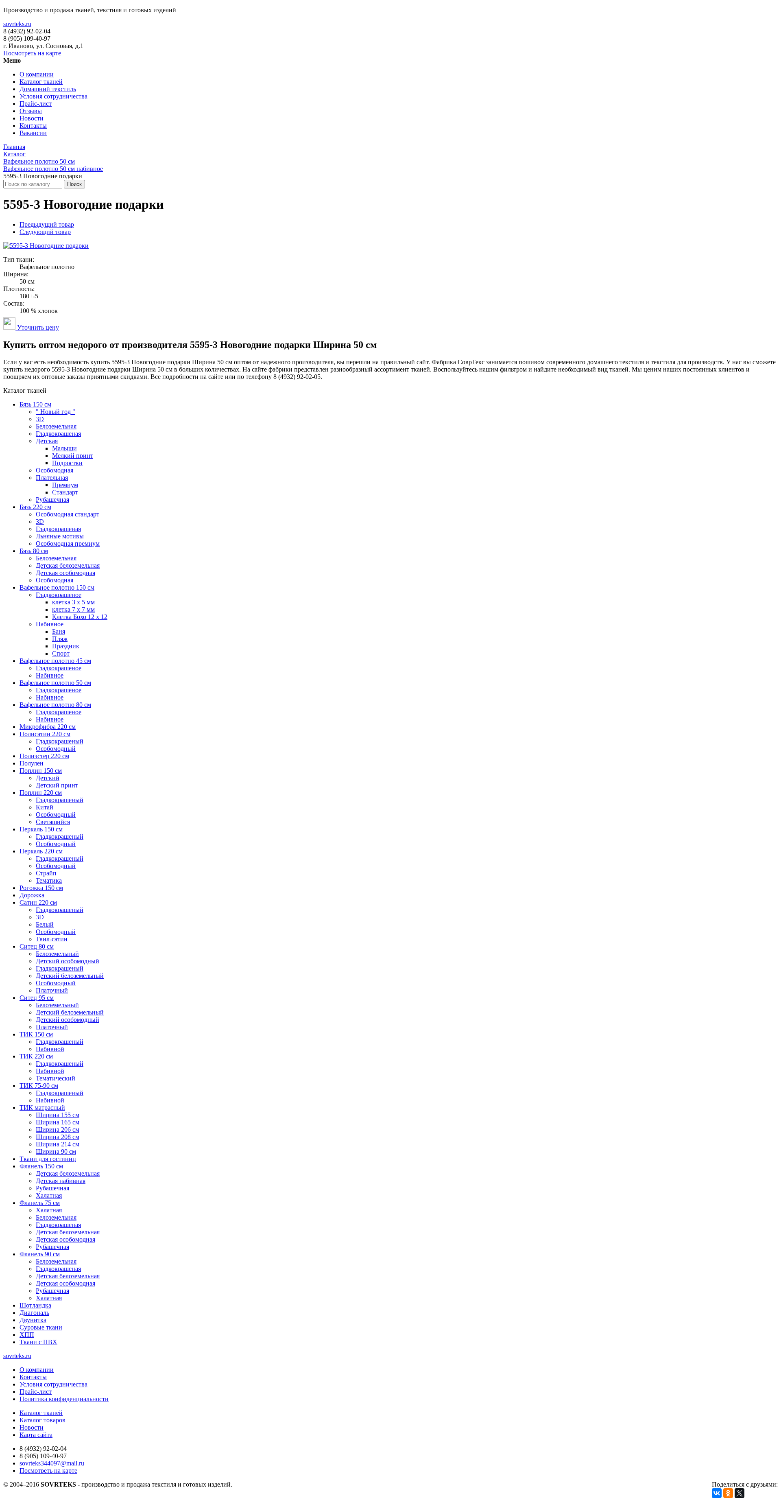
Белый (45, 924)
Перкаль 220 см (41, 851)
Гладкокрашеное (58, 594)
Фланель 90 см (40, 1254)
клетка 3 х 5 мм (73, 602)
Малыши (64, 448)
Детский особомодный (67, 961)
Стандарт (65, 492)
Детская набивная (60, 1180)
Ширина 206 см (57, 1129)
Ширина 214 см (57, 1144)
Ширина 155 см (57, 1114)
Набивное (49, 624)
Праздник (65, 646)
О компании (37, 74)
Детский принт (57, 785)
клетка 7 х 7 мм (73, 609)
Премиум (65, 484)
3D (40, 419)
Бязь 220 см (35, 506)
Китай (44, 807)
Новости (32, 118)
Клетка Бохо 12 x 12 (79, 616)
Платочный (52, 990)
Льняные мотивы (60, 536)
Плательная (52, 477)
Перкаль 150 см (41, 829)
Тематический (55, 1078)
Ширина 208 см (57, 1136)
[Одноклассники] (728, 1493)
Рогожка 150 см (41, 887)
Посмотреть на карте (32, 53)
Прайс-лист (36, 103)
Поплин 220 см (41, 792)
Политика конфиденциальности (64, 1398)
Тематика (49, 880)
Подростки (67, 462)
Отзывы (31, 110)
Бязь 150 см (35, 404)
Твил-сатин (52, 939)
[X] (739, 1493)
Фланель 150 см (41, 1166)
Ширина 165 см (57, 1122)
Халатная (49, 1195)
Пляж (60, 638)
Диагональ (34, 1312)
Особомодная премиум (68, 543)
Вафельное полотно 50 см (55, 682)
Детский (47, 777)
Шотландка (35, 1305)
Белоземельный (57, 953)
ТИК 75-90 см (39, 1085)
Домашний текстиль (48, 88)
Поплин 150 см (41, 770)
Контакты (33, 125)
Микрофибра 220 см (48, 726)
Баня (58, 631)
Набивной (50, 1048)
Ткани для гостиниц (48, 1158)
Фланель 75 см (40, 1202)
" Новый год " (55, 411)
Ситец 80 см (37, 946)
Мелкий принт (72, 455)
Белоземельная (56, 426)
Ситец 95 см (37, 997)
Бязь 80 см (34, 550)
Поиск (74, 184)
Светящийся (53, 821)
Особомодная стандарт (67, 514)
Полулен (32, 763)
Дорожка (32, 895)
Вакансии (33, 132)
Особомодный (56, 748)
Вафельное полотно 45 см (55, 660)
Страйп (46, 873)
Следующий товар (45, 231)
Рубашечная (52, 499)
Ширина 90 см (56, 1151)
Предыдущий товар (47, 224)
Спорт (61, 653)
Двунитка (33, 1319)
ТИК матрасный (42, 1107)
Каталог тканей (41, 81)
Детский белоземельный (70, 975)
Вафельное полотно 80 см (55, 704)
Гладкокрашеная (58, 433)
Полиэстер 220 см (44, 755)
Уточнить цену (37, 327)
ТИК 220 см (36, 1056)
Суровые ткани (41, 1327)
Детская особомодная (65, 572)
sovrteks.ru (17, 23)
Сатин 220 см (38, 902)
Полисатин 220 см (45, 733)
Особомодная (54, 470)
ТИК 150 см (36, 1034)
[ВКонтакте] (717, 1493)
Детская (47, 440)
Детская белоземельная (68, 565)
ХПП (27, 1334)
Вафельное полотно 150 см (57, 587)
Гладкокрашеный (59, 741)
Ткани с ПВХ (38, 1341)
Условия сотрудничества (53, 96)
